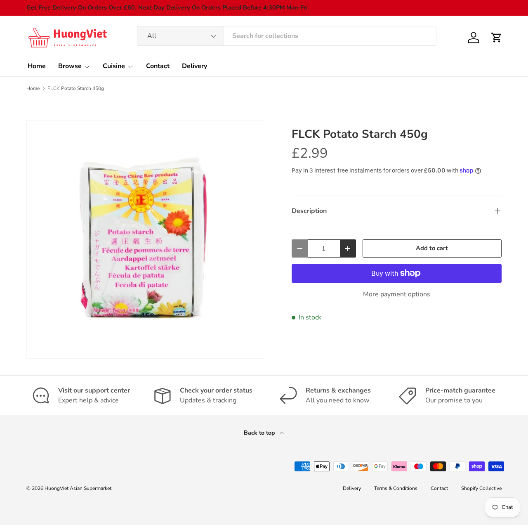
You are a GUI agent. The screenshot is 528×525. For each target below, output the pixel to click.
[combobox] (286, 35)
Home (37, 66)
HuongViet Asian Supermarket (78, 488)
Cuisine (114, 66)
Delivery (194, 66)
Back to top (260, 433)
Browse (70, 66)
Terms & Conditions (395, 488)
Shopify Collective (481, 488)
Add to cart (432, 248)
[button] (497, 37)
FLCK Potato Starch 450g (75, 88)
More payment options (396, 294)
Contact (158, 66)
